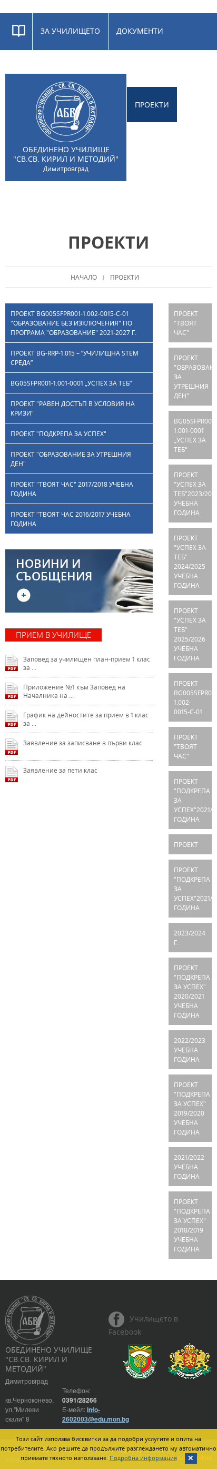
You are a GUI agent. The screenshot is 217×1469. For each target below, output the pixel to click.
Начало (84, 277)
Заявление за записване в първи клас (82, 742)
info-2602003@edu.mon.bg (95, 1414)
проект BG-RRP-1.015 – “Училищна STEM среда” (75, 358)
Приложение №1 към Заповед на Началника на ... (74, 691)
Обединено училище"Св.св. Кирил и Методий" (66, 158)
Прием (27, 68)
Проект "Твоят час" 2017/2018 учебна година (72, 489)
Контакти (184, 199)
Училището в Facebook (143, 1325)
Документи (139, 31)
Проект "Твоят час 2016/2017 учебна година (71, 519)
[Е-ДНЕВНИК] (18, 31)
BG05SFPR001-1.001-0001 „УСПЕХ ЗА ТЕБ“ (71, 383)
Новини (131, 199)
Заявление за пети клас (60, 770)
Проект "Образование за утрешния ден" (71, 459)
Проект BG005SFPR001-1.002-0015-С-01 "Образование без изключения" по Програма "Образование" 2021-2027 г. (73, 323)
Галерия (72, 68)
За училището (70, 31)
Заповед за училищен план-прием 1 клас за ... (86, 663)
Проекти (152, 105)
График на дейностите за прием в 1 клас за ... (86, 719)
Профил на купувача (56, 199)
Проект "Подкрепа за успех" (58, 433)
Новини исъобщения (54, 570)
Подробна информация (143, 1458)
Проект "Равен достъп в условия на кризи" (73, 408)
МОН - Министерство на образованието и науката (189, 1361)
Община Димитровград (140, 1361)
